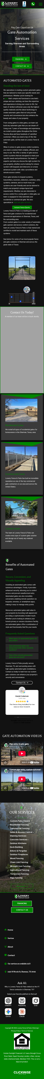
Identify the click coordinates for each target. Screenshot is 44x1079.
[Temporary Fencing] (19, 874)
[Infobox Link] (22, 930)
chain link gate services (22, 202)
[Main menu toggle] (40, 4)
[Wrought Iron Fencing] (20, 866)
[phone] (33, 4)
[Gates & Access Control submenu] (33, 832)
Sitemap (35, 1028)
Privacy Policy (15, 1031)
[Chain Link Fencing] (19, 862)
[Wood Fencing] (16, 858)
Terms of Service (27, 1031)
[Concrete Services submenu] (28, 839)
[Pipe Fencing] (16, 878)
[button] (21, 59)
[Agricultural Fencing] (19, 870)
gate (6, 99)
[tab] (22, 639)
